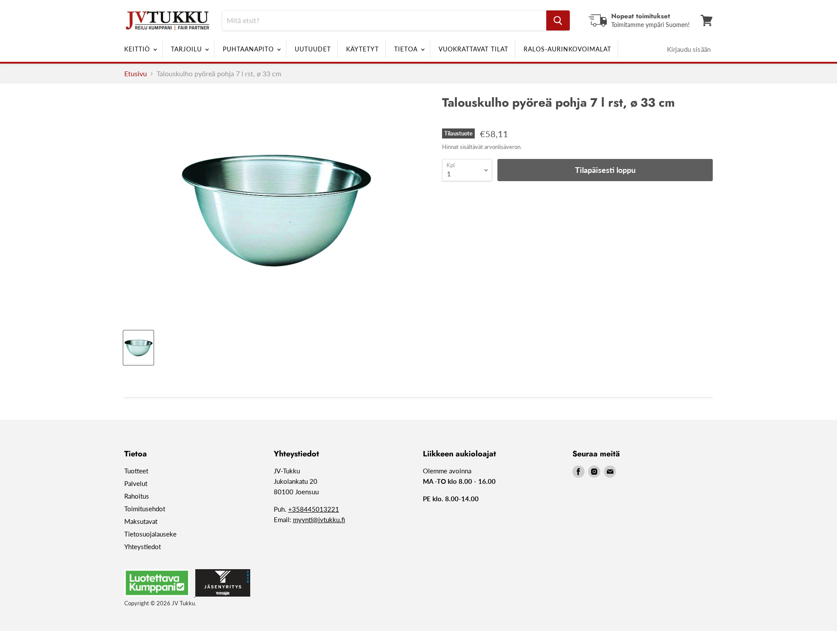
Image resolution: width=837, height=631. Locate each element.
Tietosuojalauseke (150, 534)
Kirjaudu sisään (689, 49)
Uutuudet (313, 49)
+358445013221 (313, 509)
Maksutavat (140, 521)
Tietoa (407, 49)
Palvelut (135, 483)
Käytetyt (362, 49)
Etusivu (135, 74)
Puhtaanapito (249, 49)
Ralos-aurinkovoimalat (567, 49)
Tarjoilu (187, 49)
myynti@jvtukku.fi (319, 519)
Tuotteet (136, 471)
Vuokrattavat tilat (473, 49)
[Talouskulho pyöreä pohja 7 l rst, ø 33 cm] (138, 348)
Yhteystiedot (142, 546)
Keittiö (138, 49)
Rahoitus (136, 496)
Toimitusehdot (144, 509)
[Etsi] (558, 20)
